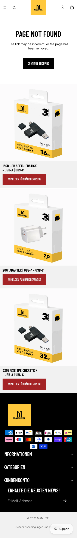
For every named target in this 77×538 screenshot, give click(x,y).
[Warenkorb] (72, 7)
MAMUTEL (43, 518)
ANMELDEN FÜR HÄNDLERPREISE (24, 179)
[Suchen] (14, 7)
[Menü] (5, 7)
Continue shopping (38, 63)
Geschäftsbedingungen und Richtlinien (38, 527)
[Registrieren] (64, 500)
